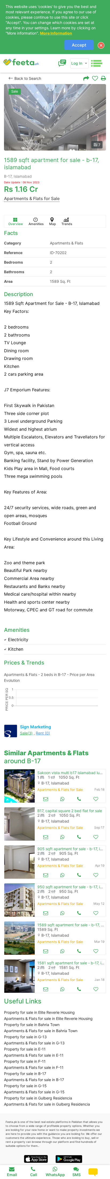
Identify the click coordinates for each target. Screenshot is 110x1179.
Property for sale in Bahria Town (32, 1024)
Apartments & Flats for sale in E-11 (34, 1055)
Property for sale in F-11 (25, 1061)
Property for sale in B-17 (25, 1073)
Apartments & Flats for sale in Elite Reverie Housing (48, 1018)
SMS (76, 1174)
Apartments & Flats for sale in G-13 (34, 1043)
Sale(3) (26, 733)
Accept (79, 45)
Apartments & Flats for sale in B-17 (34, 1079)
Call (33, 1174)
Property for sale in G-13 (25, 1037)
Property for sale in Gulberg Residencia (38, 1098)
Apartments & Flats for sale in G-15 (34, 1092)
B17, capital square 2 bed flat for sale (69, 810)
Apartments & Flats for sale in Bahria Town (40, 1030)
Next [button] (96, 117)
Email (12, 1174)
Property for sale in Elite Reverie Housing (39, 1012)
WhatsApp (55, 1174)
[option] (55, 117)
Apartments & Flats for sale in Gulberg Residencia (47, 1104)
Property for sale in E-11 (25, 1049)
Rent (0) (43, 733)
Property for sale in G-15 (25, 1085)
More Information (56, 33)
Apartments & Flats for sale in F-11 (34, 1067)
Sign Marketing (35, 726)
